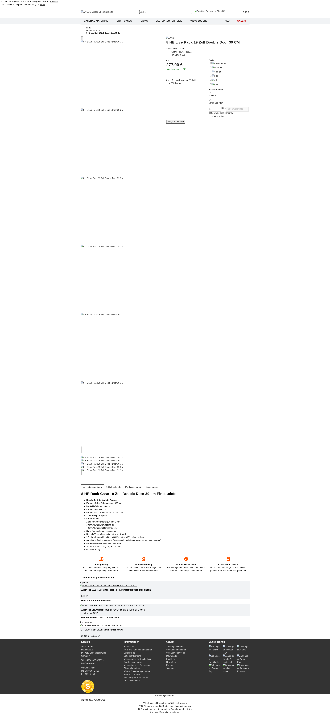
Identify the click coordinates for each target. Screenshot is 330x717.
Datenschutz (129, 653)
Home (42, 4)
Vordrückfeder (121, 534)
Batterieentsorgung (132, 656)
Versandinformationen (176, 650)
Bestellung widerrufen (165, 695)
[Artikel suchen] (191, 12)
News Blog (171, 662)
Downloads (171, 656)
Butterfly (90, 534)
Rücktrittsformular (132, 681)
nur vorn (212, 96)
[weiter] (81, 472)
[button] (245, 12)
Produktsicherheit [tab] (133, 487)
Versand (185, 80)
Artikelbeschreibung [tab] (92, 487)
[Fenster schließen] (82, 38)
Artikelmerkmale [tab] (113, 487)
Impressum (129, 647)
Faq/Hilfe (170, 659)
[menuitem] (96, 21)
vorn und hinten (216, 103)
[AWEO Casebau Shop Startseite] (97, 12)
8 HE (101, 509)
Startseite (54, 1)
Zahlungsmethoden (175, 647)
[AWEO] (207, 38)
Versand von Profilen (175, 653)
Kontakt (169, 665)
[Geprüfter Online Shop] (214, 12)
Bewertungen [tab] (152, 487)
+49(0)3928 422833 (94, 660)
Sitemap (170, 668)
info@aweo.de (87, 663)
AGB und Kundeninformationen (138, 650)
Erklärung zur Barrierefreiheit (137, 677)
